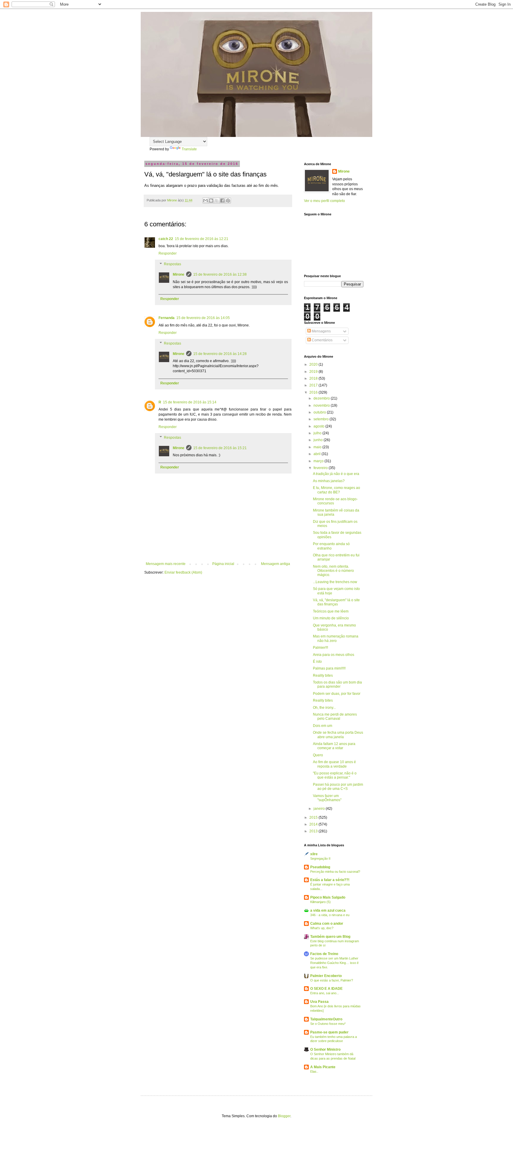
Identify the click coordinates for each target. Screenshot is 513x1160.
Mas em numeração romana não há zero (335, 638)
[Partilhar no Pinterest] (228, 200)
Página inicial (223, 564)
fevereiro (321, 468)
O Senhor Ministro (325, 1049)
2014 (314, 824)
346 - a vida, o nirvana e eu (329, 915)
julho (318, 433)
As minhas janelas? (329, 481)
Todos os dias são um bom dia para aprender (337, 684)
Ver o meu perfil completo (324, 201)
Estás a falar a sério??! (329, 880)
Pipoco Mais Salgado (327, 897)
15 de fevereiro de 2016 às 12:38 (220, 274)
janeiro (320, 809)
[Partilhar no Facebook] (222, 200)
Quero (318, 755)
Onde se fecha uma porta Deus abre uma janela (338, 734)
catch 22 (166, 239)
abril (318, 454)
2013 (314, 831)
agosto (319, 426)
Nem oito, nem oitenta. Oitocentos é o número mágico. (333, 570)
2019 (314, 372)
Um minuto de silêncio (331, 618)
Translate (189, 149)
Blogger (284, 1116)
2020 (314, 364)
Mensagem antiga (275, 564)
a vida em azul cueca (328, 910)
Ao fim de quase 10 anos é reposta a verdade (334, 764)
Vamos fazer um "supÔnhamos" (327, 798)
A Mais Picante (322, 1067)
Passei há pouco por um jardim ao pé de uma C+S (338, 786)
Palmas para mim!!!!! (329, 668)
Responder (168, 253)
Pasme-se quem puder (329, 1032)
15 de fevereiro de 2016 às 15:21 (220, 448)
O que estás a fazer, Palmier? (331, 980)
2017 (314, 385)
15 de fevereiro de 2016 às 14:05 (203, 318)
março (319, 461)
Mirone (178, 274)
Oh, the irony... (324, 708)
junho (319, 440)
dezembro (322, 398)
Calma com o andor (326, 923)
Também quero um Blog (330, 937)
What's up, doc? (321, 928)
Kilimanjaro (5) (320, 902)
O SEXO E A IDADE (326, 989)
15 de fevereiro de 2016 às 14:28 (220, 354)
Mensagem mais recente (166, 564)
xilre (314, 854)
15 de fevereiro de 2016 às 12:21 (201, 239)
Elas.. (314, 1071)
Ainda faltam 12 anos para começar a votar (334, 746)
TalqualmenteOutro (326, 1019)
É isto (317, 661)
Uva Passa (319, 1002)
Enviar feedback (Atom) (183, 572)
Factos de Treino (324, 954)
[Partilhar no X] (217, 200)
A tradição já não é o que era (336, 474)
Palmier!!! (320, 648)
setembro (322, 419)
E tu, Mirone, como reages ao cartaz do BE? (336, 490)
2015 (314, 817)
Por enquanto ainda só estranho (331, 546)
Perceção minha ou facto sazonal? (335, 871)
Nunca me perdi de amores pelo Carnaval (335, 716)
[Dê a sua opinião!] (211, 200)
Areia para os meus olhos (333, 655)
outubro (320, 412)
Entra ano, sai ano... (324, 993)
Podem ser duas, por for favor (336, 694)
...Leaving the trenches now (335, 582)
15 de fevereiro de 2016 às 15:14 (189, 402)
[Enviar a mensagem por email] (205, 200)
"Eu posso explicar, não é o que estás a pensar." (335, 775)
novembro (322, 405)
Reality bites (323, 675)
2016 (314, 392)
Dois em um (322, 726)
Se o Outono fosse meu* (328, 1023)
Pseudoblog (320, 867)
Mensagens (321, 331)
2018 (314, 378)
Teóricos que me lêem (331, 611)
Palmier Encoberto (326, 976)
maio (318, 447)
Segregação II (320, 858)
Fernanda (167, 318)
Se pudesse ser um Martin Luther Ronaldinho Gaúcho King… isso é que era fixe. (334, 963)
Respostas (172, 264)
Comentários (321, 340)
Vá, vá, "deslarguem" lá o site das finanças (336, 602)
